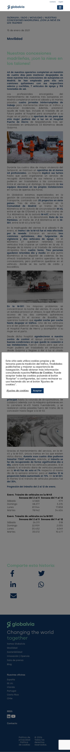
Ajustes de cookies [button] (18, 390)
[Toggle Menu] (60, 7)
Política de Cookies (41, 372)
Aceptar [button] (37, 390)
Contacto (53, 2)
